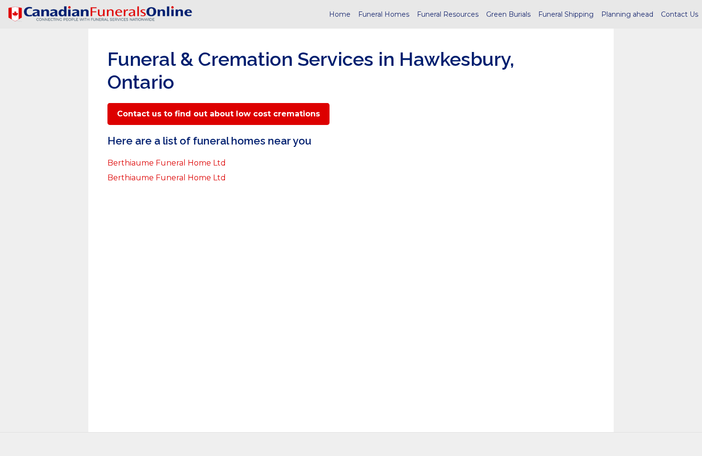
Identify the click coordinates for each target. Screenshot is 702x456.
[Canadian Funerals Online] (100, 14)
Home (340, 14)
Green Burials (508, 14)
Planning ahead (627, 14)
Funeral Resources (448, 14)
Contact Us (679, 14)
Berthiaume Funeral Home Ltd (166, 162)
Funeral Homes (383, 14)
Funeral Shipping (566, 14)
